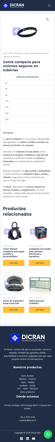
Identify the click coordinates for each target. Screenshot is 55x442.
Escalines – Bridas (28, 385)
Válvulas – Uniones (27, 379)
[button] (47, 19)
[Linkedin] (27, 438)
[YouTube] (33, 438)
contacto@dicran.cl (27, 420)
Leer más (13, 263)
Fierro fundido (27, 375)
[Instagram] (21, 438)
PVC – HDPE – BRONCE (27, 388)
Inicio (5, 53)
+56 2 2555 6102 (27, 417)
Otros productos (16, 53)
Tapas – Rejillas (27, 382)
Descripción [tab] (8, 132)
